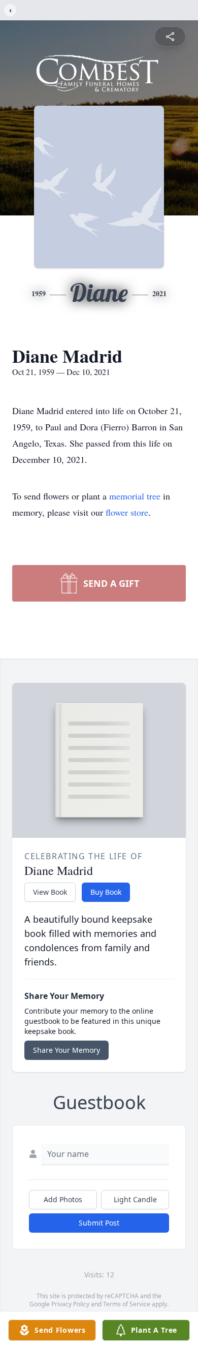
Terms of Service (126, 1304)
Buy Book (105, 892)
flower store (127, 512)
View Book (50, 892)
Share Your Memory (66, 1050)
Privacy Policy (70, 1304)
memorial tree (134, 496)
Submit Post (99, 1223)
